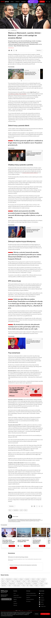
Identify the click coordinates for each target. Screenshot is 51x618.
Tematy (12, 1)
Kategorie (17, 1)
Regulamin (28, 597)
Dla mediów (28, 601)
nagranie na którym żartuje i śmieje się (30, 172)
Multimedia (23, 1)
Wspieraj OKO (16, 595)
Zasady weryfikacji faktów (31, 593)
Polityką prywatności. (21, 613)
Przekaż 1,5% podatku (17, 597)
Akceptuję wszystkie (45, 613)
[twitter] (37, 506)
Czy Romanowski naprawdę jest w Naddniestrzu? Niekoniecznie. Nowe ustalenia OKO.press (37, 542)
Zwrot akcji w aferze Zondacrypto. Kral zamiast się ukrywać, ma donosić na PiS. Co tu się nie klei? (8, 542)
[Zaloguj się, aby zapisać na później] (14, 538)
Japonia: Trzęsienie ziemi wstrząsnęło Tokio (23, 541)
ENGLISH (15, 605)
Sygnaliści (15, 603)
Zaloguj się (13, 567)
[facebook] (34, 506)
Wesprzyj (42, 1)
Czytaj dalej (12, 545)
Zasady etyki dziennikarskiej (31, 595)
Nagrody (15, 599)
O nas (15, 593)
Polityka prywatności (30, 599)
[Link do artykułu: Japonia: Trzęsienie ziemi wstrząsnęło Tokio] (24, 532)
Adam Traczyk (15, 516)
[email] (39, 506)
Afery (3, 538)
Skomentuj (39, 50)
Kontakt (15, 601)
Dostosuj (36, 613)
